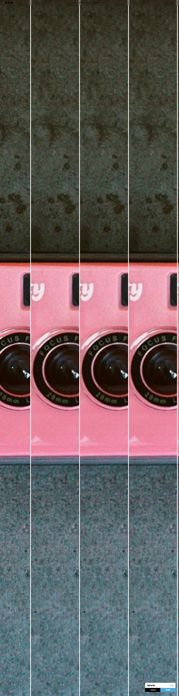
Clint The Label (8, 2)
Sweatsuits (96, 2)
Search (167, 2)
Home (74, 2)
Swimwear (81, 2)
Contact (103, 2)
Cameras (88, 2)
